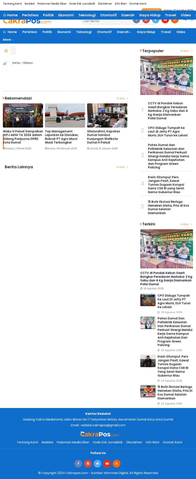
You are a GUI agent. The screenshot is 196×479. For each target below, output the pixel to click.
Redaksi (30, 4)
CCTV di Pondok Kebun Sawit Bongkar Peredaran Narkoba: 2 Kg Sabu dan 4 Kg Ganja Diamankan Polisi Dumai (168, 110)
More (7, 39)
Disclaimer (105, 4)
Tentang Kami (12, 4)
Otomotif (104, 32)
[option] (24, 128)
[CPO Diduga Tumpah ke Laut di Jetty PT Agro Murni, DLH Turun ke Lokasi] (148, 300)
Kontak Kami (138, 4)
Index (121, 98)
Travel (166, 32)
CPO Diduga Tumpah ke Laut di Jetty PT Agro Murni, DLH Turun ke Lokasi (168, 131)
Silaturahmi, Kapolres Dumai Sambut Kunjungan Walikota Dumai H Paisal (103, 136)
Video (180, 32)
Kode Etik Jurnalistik (82, 4)
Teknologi (83, 32)
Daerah (123, 32)
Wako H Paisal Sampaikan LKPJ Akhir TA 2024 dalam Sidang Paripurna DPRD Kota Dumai (23, 136)
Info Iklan (121, 4)
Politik (47, 32)
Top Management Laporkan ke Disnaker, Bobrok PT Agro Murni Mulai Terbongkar (62, 136)
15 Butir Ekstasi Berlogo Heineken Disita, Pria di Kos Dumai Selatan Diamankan (168, 207)
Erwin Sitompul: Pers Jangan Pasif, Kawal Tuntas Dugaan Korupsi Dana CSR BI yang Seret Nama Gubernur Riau (166, 184)
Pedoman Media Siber (52, 4)
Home (12, 32)
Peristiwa (29, 32)
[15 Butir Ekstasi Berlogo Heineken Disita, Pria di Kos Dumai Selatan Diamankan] (148, 391)
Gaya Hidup (146, 32)
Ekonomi (64, 32)
